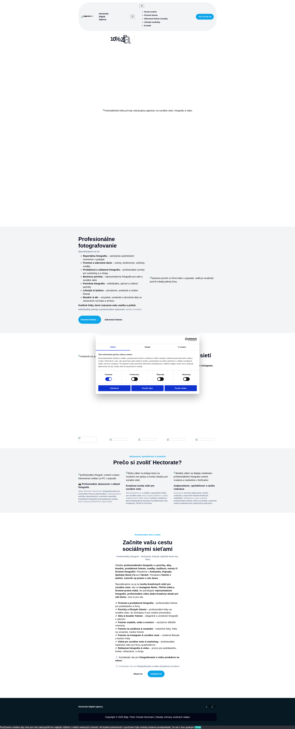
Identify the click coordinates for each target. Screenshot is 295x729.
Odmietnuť (114, 388)
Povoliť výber (147, 388)
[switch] (134, 379)
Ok (196, 727)
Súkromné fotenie (113, 320)
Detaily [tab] (147, 347)
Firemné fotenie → (90, 320)
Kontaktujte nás (140, 95)
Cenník (159, 95)
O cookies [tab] (182, 347)
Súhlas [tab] (113, 347)
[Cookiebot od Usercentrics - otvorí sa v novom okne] (187, 339)
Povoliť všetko (180, 388)
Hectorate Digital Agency (103, 17)
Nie (199, 727)
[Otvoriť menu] (132, 17)
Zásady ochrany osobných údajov (173, 717)
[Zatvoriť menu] (141, 6)
